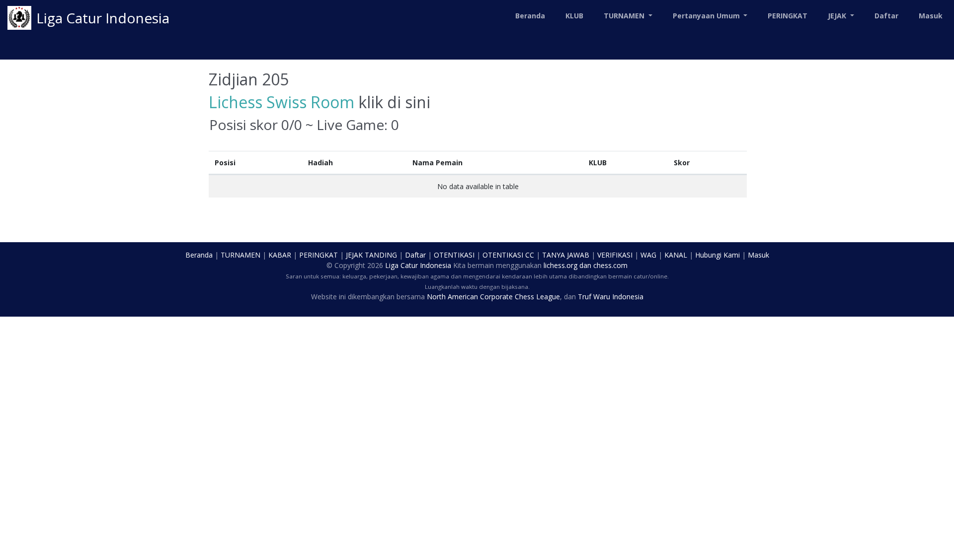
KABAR (279, 255)
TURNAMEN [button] (625, 15)
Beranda (530, 15)
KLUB (574, 15)
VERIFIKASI (615, 255)
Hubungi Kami (717, 255)
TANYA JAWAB (565, 255)
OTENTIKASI (454, 255)
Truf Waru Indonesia (610, 296)
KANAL (675, 255)
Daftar (886, 15)
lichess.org (560, 265)
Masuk (931, 15)
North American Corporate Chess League (493, 296)
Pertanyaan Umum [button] (707, 15)
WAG (648, 255)
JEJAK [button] (838, 15)
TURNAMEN (240, 255)
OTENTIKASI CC (508, 255)
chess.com (610, 265)
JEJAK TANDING (371, 255)
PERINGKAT (787, 15)
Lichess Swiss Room (281, 102)
